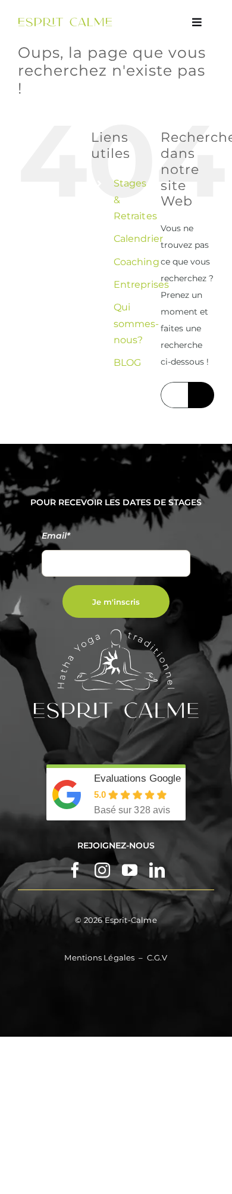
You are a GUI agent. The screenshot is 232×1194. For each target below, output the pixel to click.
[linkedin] (157, 870)
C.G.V (157, 957)
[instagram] (102, 870)
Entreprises (141, 284)
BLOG (127, 362)
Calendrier (138, 238)
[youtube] (129, 870)
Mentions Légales (99, 957)
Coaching (136, 262)
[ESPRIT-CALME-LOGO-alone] (65, 21)
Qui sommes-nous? (136, 323)
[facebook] (75, 870)
